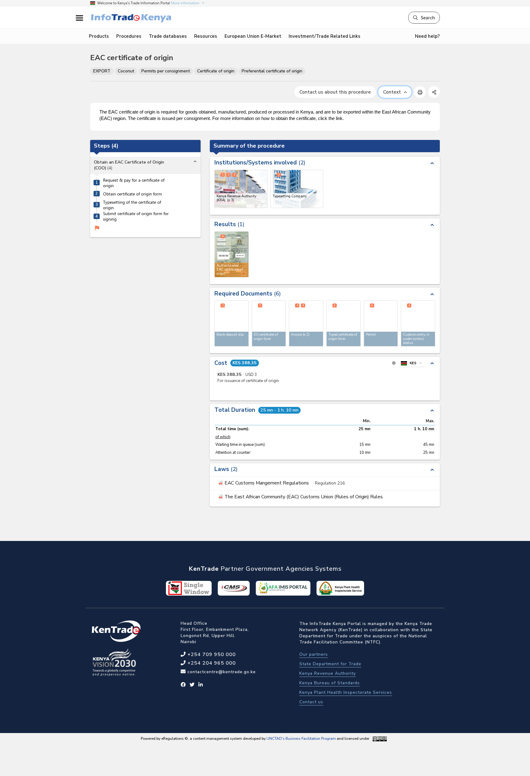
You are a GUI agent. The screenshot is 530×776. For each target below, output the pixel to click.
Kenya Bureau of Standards (329, 683)
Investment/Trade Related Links (324, 36)
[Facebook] (183, 684)
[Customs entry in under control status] (418, 323)
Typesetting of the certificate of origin (132, 205)
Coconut (126, 71)
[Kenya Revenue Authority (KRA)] (240, 189)
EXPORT (101, 71)
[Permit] (381, 323)
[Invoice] (306, 323)
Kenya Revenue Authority (327, 673)
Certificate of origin (215, 71)
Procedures (128, 36)
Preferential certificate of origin (272, 71)
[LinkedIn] (200, 684)
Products (99, 36)
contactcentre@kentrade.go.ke (221, 672)
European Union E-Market (253, 36)
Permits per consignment (165, 71)
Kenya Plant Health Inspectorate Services (345, 692)
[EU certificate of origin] (269, 323)
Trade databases (168, 36)
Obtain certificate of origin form (132, 194)
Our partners (313, 654)
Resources (205, 36)
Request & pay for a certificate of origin (133, 183)
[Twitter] (192, 684)
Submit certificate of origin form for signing (136, 216)
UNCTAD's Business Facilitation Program (301, 738)
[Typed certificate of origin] (343, 323)
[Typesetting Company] (297, 189)
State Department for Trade (330, 664)
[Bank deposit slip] (231, 323)
